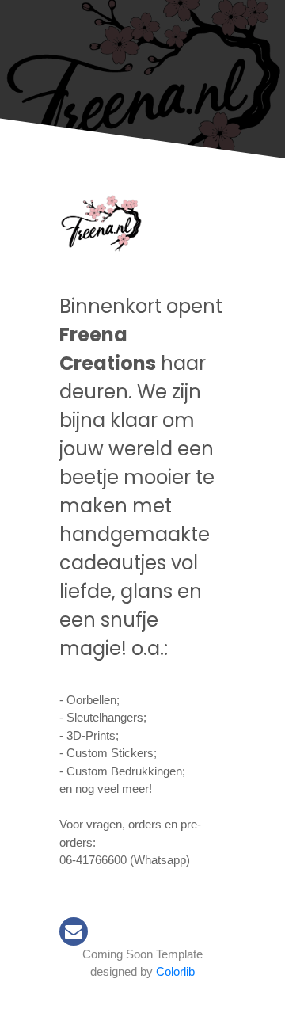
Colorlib (175, 971)
